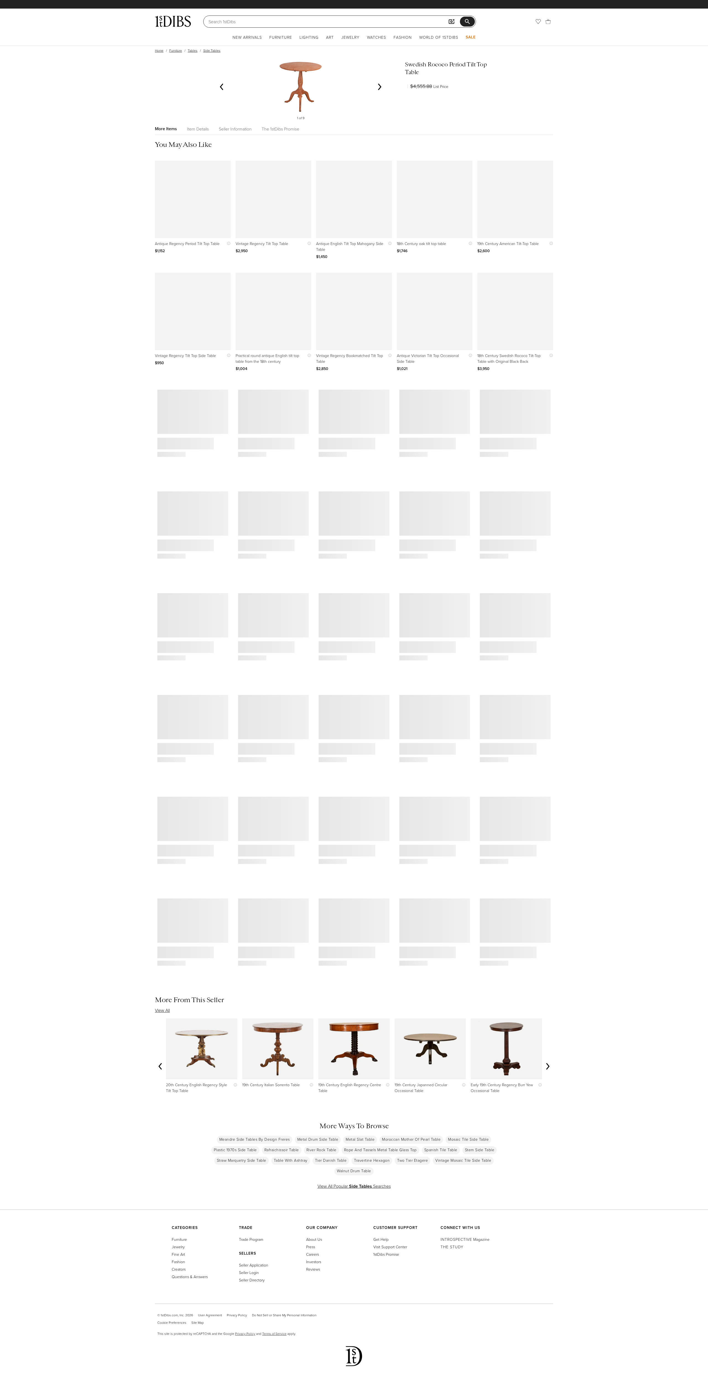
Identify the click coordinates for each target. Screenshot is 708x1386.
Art (330, 37)
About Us (314, 1239)
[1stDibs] (173, 21)
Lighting (309, 37)
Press (310, 1246)
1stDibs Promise (386, 1254)
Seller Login (249, 1272)
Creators (179, 1269)
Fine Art (178, 1254)
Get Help (381, 1239)
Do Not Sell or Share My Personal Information (284, 1315)
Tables (192, 50)
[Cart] (548, 21)
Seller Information (235, 129)
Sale (471, 37)
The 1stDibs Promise (280, 129)
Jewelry (350, 37)
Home (159, 50)
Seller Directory (252, 1280)
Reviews (313, 1269)
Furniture (280, 37)
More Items (166, 129)
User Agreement (210, 1315)
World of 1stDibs (438, 37)
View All (162, 1010)
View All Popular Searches (354, 1186)
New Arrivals (247, 37)
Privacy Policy (237, 1315)
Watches (376, 37)
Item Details (198, 129)
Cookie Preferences (171, 1322)
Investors (313, 1261)
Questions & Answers (190, 1276)
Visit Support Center (390, 1246)
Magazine (465, 1239)
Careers (312, 1254)
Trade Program (251, 1239)
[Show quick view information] (227, 243)
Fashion (403, 37)
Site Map (197, 1322)
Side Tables (211, 50)
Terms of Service (274, 1333)
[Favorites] (538, 21)
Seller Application (253, 1265)
